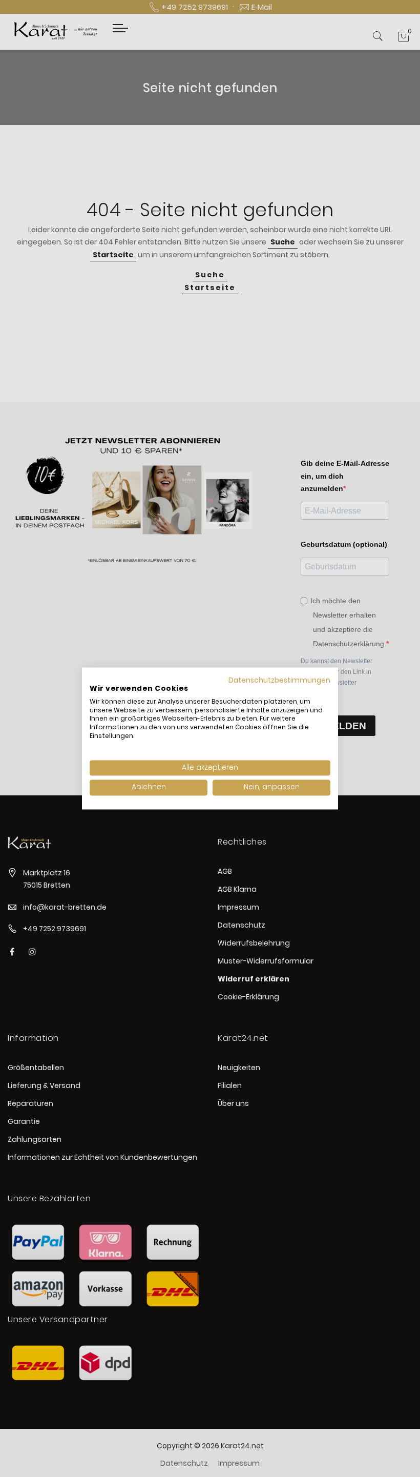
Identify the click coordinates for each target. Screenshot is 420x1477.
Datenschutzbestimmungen (279, 680)
